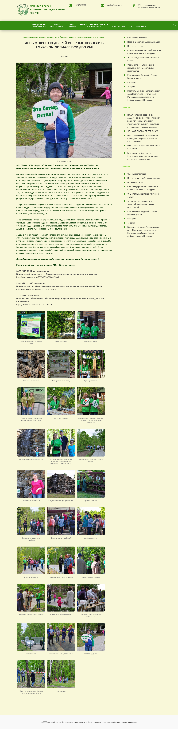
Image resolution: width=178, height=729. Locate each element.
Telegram (131, 87)
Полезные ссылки (135, 46)
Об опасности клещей (137, 38)
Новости (36, 37)
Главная (27, 37)
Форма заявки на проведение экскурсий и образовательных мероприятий (140, 68)
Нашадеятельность (57, 25)
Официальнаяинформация (39, 25)
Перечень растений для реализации (143, 42)
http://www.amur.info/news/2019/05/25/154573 (36, 289)
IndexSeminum (72, 25)
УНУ (130, 26)
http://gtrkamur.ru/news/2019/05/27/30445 (34, 304)
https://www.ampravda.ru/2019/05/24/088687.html (37, 277)
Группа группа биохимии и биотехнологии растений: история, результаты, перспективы (142, 156)
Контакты (141, 26)
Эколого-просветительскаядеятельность (94, 25)
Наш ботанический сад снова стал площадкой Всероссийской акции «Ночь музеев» (142, 138)
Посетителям (118, 26)
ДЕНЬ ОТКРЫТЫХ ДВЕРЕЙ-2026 (143, 131)
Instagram (131, 82)
